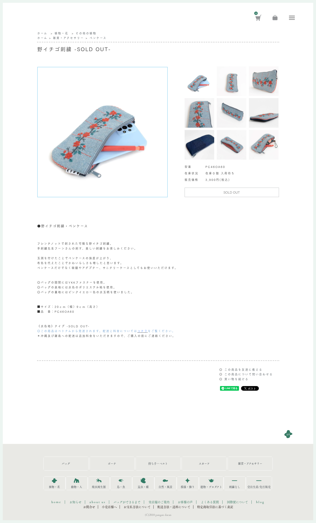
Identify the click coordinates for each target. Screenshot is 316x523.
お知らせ (75, 502)
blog (260, 502)
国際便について (237, 502)
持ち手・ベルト (158, 463)
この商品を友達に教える (243, 369)
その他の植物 (86, 33)
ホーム (42, 33)
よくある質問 (210, 502)
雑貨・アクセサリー (68, 38)
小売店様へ (109, 507)
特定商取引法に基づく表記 (215, 507)
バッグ (66, 463)
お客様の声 (185, 502)
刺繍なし (234, 487)
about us (97, 502)
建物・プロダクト (211, 487)
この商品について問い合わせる (248, 374)
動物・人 (76, 487)
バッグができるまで (127, 502)
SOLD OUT (231, 192)
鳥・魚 (121, 487)
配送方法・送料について (173, 507)
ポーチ (112, 463)
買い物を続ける (236, 379)
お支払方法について (137, 507)
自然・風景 (165, 487)
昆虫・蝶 (143, 487)
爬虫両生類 (99, 487)
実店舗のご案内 (159, 502)
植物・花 (61, 33)
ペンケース (98, 38)
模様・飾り (188, 487)
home (56, 502)
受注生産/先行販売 (259, 487)
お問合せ (89, 507)
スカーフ (204, 463)
